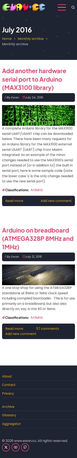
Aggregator (11, 423)
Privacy (8, 393)
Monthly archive (31, 38)
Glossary (9, 415)
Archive (8, 406)
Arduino (37, 189)
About (7, 376)
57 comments (47, 328)
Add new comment (56, 200)
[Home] (24, 7)
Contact (9, 384)
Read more (14, 200)
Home (7, 38)
